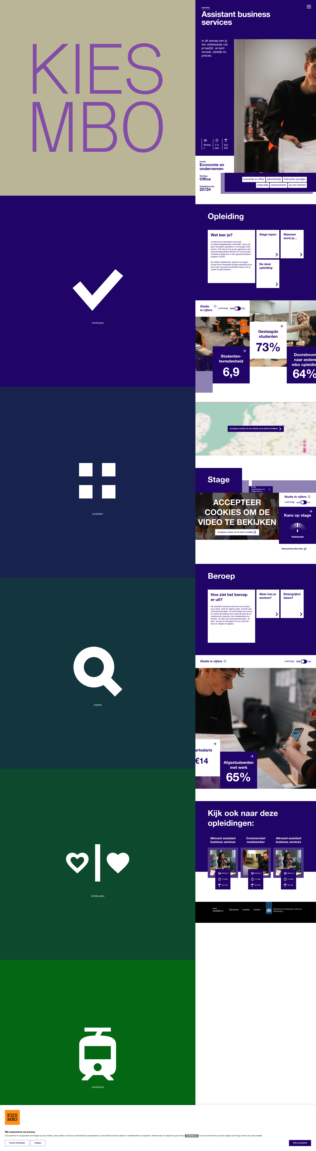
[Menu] (309, 7)
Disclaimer (234, 910)
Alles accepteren (300, 1143)
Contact (256, 910)
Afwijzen (37, 1143)
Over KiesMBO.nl (218, 910)
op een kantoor (297, 185)
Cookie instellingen (17, 1143)
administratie (274, 179)
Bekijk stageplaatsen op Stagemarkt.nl (258, 489)
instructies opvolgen (295, 179)
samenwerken (278, 185)
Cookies (246, 910)
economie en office (253, 179)
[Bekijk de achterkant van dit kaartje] (244, 351)
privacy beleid (192, 1136)
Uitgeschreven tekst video (292, 549)
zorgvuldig (262, 185)
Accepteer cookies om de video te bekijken (236, 532)
